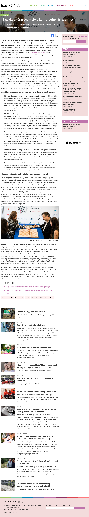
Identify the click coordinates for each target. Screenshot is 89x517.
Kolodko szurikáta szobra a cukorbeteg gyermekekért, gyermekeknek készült (33, 484)
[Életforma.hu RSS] (22, 502)
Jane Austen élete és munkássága (73, 77)
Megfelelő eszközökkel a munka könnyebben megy (72, 103)
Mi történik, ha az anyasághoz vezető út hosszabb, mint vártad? (74, 82)
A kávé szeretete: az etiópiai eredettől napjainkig (71, 53)
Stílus (42, 5)
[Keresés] (85, 5)
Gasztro (60, 5)
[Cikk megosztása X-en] (57, 35)
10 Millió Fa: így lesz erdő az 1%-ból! (32, 312)
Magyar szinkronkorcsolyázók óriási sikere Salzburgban (35, 379)
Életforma (26, 28)
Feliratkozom (81, 42)
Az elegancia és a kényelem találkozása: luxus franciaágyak (72, 66)
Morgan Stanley (7, 297)
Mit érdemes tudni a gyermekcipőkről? (69, 59)
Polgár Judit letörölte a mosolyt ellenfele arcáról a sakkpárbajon (28, 287)
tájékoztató (16, 509)
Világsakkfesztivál (46, 297)
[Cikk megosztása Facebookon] (52, 35)
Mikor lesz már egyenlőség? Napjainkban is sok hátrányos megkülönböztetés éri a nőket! (37, 366)
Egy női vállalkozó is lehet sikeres (31, 325)
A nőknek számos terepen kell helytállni (34, 347)
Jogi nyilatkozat (36, 505)
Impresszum (7, 505)
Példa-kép (34, 5)
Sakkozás (34, 297)
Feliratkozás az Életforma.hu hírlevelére (58, 505)
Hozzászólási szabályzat (12, 507)
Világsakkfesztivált (38, 52)
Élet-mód (51, 5)
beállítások (24, 509)
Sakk (27, 297)
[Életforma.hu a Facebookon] (19, 502)
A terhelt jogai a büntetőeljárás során (74, 72)
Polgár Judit (19, 297)
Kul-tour (69, 5)
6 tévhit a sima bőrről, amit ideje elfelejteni (72, 97)
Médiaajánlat (26, 505)
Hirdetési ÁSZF (16, 505)
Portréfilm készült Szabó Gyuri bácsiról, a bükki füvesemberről (37, 462)
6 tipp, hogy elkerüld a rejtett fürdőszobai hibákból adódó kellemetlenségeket (72, 90)
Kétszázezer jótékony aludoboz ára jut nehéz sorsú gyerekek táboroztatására (36, 410)
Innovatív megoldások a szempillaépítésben (70, 109)
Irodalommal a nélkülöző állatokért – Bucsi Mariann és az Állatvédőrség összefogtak (35, 437)
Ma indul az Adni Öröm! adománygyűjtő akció (37, 391)
